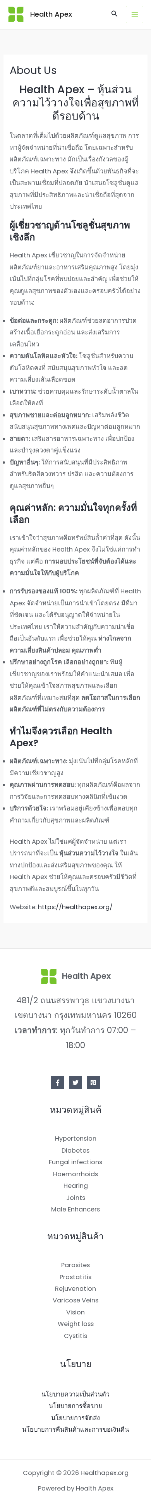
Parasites (75, 1265)
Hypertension (75, 1138)
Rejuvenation (75, 1288)
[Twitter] (75, 1082)
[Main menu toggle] (134, 14)
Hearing (75, 1185)
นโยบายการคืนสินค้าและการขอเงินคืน (75, 1429)
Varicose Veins (75, 1300)
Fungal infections (75, 1162)
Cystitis (75, 1335)
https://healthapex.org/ (75, 907)
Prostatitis (75, 1277)
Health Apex (51, 14)
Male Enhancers (75, 1209)
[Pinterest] (93, 1082)
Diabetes (75, 1150)
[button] (114, 14)
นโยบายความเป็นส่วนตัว (75, 1394)
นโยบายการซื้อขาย (75, 1405)
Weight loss (76, 1323)
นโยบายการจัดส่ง (75, 1417)
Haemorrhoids (75, 1174)
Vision (75, 1312)
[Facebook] (57, 1082)
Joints (75, 1197)
